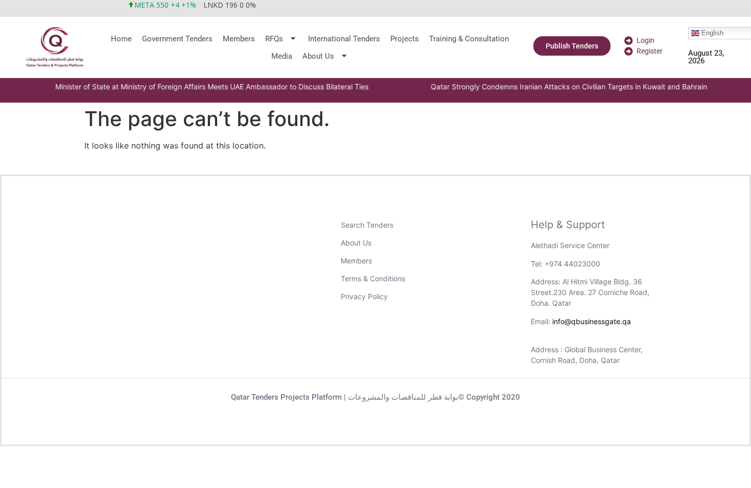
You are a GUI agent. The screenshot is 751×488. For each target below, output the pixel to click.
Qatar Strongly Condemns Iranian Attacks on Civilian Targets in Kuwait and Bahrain (559, 86)
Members (239, 38)
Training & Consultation (469, 38)
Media (281, 56)
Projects (404, 38)
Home (121, 38)
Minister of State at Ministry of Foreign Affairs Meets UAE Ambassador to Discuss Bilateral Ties (202, 86)
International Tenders (344, 38)
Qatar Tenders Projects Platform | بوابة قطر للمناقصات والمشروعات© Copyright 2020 (375, 397)
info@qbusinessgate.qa (591, 321)
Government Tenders (177, 38)
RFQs (274, 38)
